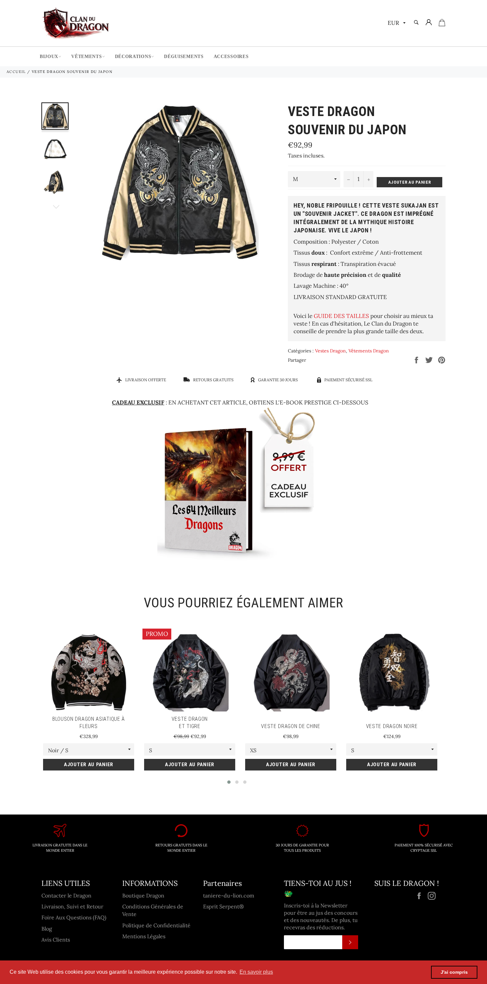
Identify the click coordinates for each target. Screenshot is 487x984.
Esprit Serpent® (223, 906)
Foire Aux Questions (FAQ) (73, 917)
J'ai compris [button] (454, 972)
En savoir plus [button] (256, 972)
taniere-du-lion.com (228, 895)
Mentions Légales (143, 936)
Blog (46, 928)
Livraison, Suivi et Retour (72, 906)
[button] (229, 782)
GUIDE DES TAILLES (341, 316)
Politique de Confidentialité (156, 925)
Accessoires (231, 56)
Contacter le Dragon (66, 895)
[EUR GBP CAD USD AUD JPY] (396, 23)
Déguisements (183, 56)
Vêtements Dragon (369, 351)
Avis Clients (55, 939)
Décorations (133, 56)
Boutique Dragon (143, 895)
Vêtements (86, 56)
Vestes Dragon (330, 351)
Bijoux (49, 56)
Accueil (16, 71)
